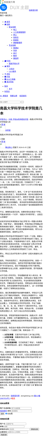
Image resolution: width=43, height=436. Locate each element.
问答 (8, 77)
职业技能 (12, 27)
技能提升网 (15, 396)
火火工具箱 (11, 79)
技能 (8, 24)
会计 (15, 53)
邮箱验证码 (4, 429)
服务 (8, 66)
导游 (15, 50)
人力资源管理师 (19, 32)
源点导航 (10, 82)
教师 (15, 56)
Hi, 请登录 (4, 96)
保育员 (16, 37)
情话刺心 (8, 147)
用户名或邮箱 (5, 408)
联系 (6, 86)
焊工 (15, 35)
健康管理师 (17, 43)
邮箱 (2, 426)
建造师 (16, 58)
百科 (8, 74)
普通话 (16, 48)
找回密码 (22, 96)
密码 (9, 411)
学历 (8, 61)
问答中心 (3, 119)
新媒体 (16, 40)
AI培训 (11, 69)
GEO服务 (12, 71)
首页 (8, 22)
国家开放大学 (14, 64)
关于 (10, 89)
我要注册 (13, 96)
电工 (15, 30)
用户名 (2, 424)
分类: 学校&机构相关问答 (18, 119)
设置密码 (3, 432)
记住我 (10, 414)
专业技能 (12, 45)
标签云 (7, 91)
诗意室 (8, 130)
